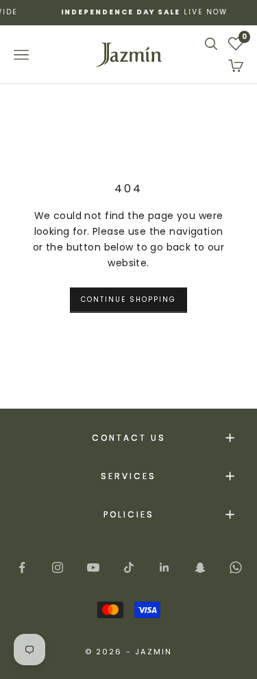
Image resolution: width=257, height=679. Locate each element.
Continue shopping (128, 299)
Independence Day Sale (115, 12)
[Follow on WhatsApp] (236, 567)
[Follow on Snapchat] (200, 567)
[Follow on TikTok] (129, 567)
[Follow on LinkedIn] (164, 567)
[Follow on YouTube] (93, 567)
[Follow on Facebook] (22, 567)
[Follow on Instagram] (57, 567)
